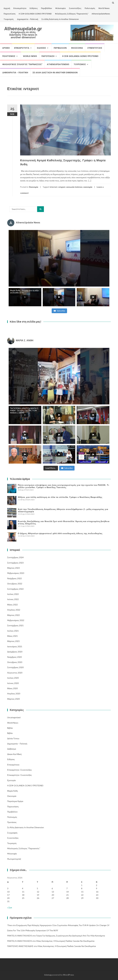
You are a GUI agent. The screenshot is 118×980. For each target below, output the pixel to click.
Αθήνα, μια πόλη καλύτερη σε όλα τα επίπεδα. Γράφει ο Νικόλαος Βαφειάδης (60, 497)
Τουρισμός (9, 19)
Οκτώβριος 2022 (14, 583)
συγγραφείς (12, 832)
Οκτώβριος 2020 (14, 662)
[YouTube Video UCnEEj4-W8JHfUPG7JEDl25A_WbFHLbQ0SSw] (59, 258)
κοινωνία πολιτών (74, 187)
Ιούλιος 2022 (13, 594)
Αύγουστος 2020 (14, 672)
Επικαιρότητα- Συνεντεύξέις (19, 775)
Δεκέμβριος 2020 (14, 651)
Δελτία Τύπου (13, 738)
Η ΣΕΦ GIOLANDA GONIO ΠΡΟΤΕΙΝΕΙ (35, 13)
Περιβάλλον (46, 8)
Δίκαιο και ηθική (14, 754)
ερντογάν (11, 780)
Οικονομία (33, 187)
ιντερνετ (61, 187)
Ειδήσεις (34, 8)
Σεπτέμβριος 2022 (15, 589)
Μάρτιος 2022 (13, 615)
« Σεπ (9, 907)
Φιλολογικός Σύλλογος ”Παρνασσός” (71, 13)
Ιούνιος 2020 (13, 683)
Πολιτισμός (90, 8)
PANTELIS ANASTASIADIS (19, 935)
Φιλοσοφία (60, 8)
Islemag (48, 975)
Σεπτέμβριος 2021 (15, 625)
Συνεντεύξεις (75, 8)
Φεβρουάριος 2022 (15, 620)
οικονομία (87, 187)
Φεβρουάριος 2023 (15, 573)
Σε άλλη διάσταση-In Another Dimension (60, 19)
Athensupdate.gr (23, 28)
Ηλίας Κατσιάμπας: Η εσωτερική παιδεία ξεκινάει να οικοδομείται (65, 941)
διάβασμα (11, 749)
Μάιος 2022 (12, 604)
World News (104, 8)
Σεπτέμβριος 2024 (15, 557)
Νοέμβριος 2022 (14, 578)
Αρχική (7, 8)
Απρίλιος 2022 (13, 610)
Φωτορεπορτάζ (14, 859)
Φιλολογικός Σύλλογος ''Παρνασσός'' (23, 848)
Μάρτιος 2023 (13, 568)
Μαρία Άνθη (12, 791)
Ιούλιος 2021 (13, 631)
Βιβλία (10, 728)
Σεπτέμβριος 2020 (15, 667)
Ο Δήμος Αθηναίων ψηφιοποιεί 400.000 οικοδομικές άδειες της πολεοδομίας (60, 533)
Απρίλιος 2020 (13, 693)
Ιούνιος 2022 (13, 599)
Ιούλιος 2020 (13, 678)
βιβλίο (10, 733)
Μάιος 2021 (12, 636)
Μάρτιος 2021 (13, 641)
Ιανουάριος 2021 (14, 646)
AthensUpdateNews (101, 13)
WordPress (68, 975)
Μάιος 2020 (12, 688)
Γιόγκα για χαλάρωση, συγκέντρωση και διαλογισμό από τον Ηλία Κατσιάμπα (70, 935)
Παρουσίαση (9, 13)
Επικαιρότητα (19, 8)
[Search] (40, 209)
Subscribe (61, 311)
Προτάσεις (12, 822)
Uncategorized (13, 717)
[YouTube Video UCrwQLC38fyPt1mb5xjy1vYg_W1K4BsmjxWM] (59, 376)
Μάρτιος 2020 (13, 699)
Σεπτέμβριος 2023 (15, 562)
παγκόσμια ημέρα (15, 801)
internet (53, 187)
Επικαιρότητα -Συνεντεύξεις (19, 770)
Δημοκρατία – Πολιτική (27, 19)
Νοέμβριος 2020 (14, 657)
